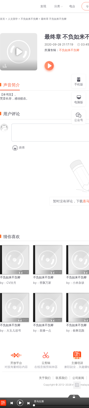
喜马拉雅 (16, 6)
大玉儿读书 (13, 330)
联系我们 (61, 378)
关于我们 (45, 378)
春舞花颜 (78, 330)
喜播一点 (45, 330)
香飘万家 (45, 282)
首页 (2, 18)
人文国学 (13, 18)
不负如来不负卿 (29, 18)
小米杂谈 (78, 282)
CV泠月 (11, 282)
